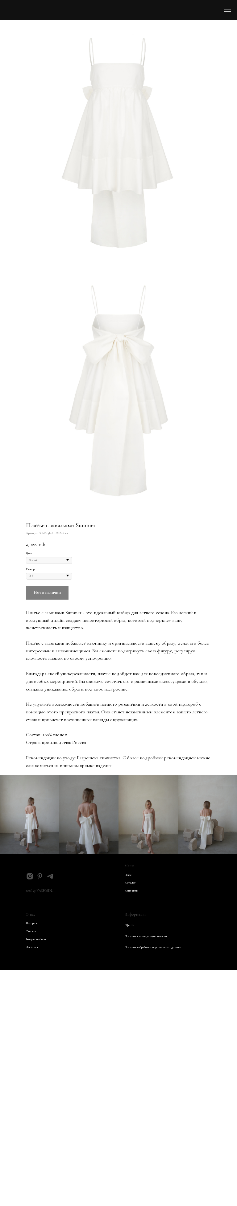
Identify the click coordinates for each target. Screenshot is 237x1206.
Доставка (32, 947)
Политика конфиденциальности (146, 936)
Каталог (130, 882)
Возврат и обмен (36, 939)
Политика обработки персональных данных (153, 947)
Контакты (131, 890)
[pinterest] (40, 876)
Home (128, 875)
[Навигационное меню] (227, 10)
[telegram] (50, 876)
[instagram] (30, 876)
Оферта (129, 925)
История (31, 923)
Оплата (31, 931)
